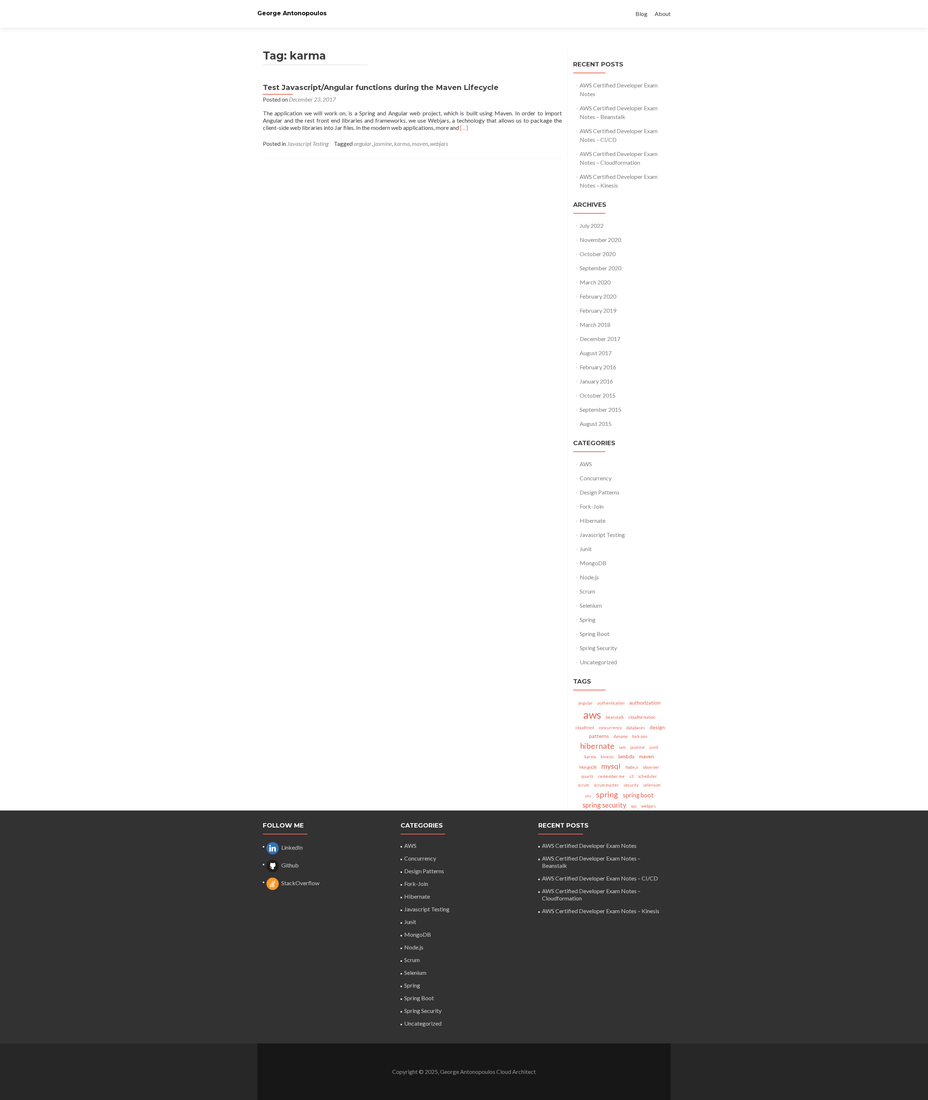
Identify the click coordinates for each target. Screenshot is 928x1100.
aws (592, 714)
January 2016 (596, 381)
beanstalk (615, 717)
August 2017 (596, 352)
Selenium (591, 605)
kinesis (607, 756)
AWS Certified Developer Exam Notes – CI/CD (600, 878)
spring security (604, 805)
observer (651, 767)
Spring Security (598, 647)
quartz (587, 776)
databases (635, 727)
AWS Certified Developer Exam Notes (589, 845)
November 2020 (600, 239)
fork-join (639, 736)
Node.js (589, 577)
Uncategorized (598, 661)
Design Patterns (600, 492)
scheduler (647, 776)
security (631, 785)
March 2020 (595, 282)
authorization (644, 702)
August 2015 (596, 423)
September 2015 (600, 409)
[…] (464, 127)
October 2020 (598, 253)
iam (622, 747)
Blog (641, 13)
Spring (588, 619)
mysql (611, 766)
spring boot (638, 795)
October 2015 (598, 395)
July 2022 (592, 225)
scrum (583, 785)
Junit (586, 548)
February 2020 (598, 296)
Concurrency (596, 478)
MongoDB (593, 562)
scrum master (606, 785)
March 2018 (595, 324)
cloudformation (642, 717)
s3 (631, 776)
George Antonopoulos (292, 13)
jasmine (383, 143)
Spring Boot (594, 633)
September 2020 (600, 267)
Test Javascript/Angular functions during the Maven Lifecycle (380, 87)
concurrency (610, 727)
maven (420, 143)
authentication (611, 703)
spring (607, 794)
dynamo (620, 736)
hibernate (597, 746)
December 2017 (600, 338)
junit (654, 747)
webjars (439, 143)
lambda (626, 756)
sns (588, 795)
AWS (586, 463)
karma (402, 143)
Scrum (587, 591)
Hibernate (592, 520)
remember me (611, 776)
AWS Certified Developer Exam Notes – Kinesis (600, 910)
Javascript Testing (307, 143)
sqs (634, 806)
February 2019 (598, 310)
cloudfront (585, 727)
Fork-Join (592, 506)
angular (363, 143)
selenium (651, 785)
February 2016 (598, 367)
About (663, 13)
